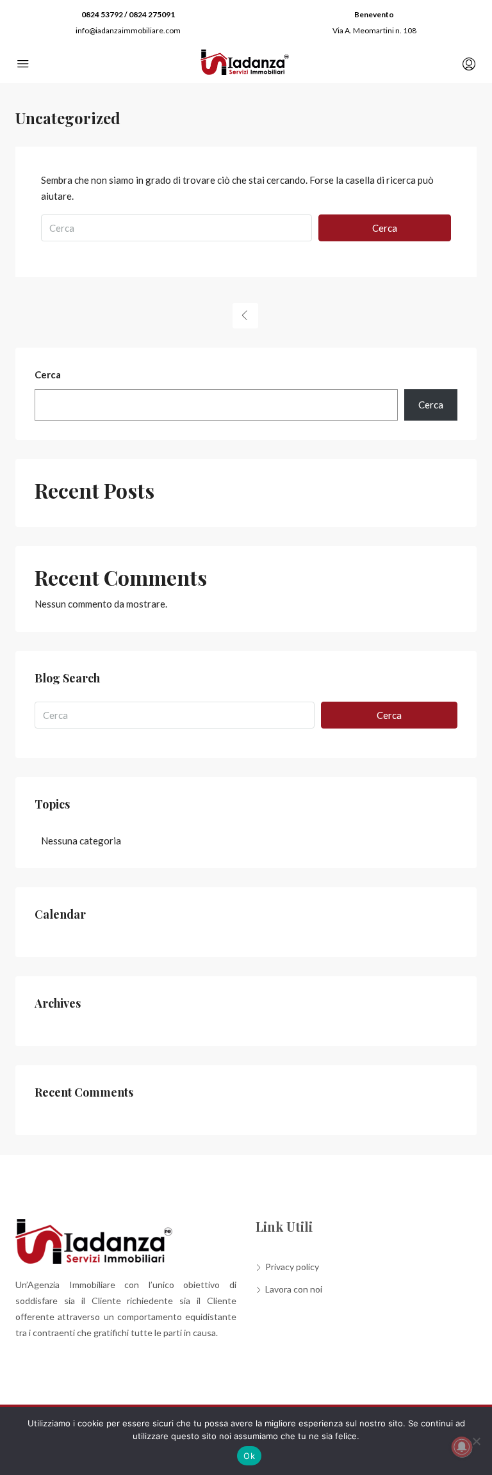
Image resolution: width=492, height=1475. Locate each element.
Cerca (384, 228)
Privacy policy (292, 1266)
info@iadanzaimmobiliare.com (128, 30)
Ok (249, 1456)
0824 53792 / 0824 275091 (128, 14)
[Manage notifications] (462, 1447)
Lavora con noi (293, 1289)
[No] (476, 1441)
